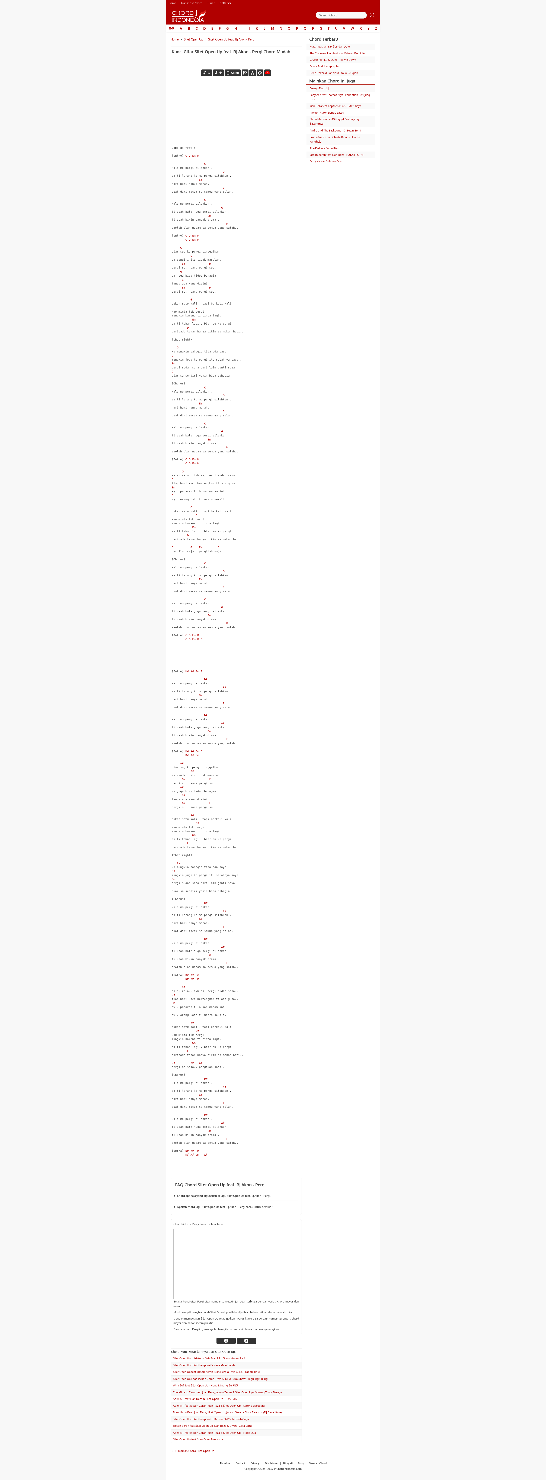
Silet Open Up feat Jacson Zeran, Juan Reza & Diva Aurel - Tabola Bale (216, 1371)
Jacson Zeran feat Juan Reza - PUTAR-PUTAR (337, 154)
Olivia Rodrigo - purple (324, 66)
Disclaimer (271, 1463)
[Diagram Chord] (245, 72)
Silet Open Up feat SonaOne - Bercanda (198, 1439)
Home (172, 3)
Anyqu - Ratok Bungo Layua (327, 112)
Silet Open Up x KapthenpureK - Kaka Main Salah (204, 1365)
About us (225, 1463)
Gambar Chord (318, 1463)
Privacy (255, 1463)
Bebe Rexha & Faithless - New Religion (334, 73)
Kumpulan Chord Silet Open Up (194, 1451)
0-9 (171, 28)
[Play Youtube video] (236, 1264)
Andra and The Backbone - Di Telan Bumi (335, 130)
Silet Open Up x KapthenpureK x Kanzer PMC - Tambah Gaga (211, 1419)
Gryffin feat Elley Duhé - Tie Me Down (333, 59)
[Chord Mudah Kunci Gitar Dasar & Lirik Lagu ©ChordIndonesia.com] (189, 15)
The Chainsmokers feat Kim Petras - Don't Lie (337, 53)
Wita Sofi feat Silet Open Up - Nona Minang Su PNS (205, 1385)
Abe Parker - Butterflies (324, 148)
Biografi (288, 1463)
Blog (300, 1463)
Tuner (211, 3)
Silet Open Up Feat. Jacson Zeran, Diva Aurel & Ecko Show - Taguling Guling (220, 1378)
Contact (240, 1463)
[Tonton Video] (267, 72)
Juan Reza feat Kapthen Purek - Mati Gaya (335, 106)
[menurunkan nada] (206, 72)
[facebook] (226, 1341)
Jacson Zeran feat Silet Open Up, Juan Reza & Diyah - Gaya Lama (212, 1425)
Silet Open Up (193, 39)
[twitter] (246, 1341)
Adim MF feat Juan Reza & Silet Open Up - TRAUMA (205, 1399)
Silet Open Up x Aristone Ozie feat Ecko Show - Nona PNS (209, 1358)
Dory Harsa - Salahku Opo (326, 161)
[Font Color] (260, 72)
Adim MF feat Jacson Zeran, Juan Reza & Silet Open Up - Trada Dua (214, 1432)
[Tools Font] (252, 72)
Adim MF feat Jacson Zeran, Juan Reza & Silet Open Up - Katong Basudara (219, 1405)
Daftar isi (225, 3)
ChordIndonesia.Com (289, 1468)
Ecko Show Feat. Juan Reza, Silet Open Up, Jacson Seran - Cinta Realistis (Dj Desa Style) (227, 1412)
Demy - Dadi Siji (319, 88)
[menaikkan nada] (218, 72)
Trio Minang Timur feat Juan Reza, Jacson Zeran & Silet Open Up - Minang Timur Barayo (227, 1392)
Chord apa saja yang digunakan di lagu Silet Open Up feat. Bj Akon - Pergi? (224, 1195)
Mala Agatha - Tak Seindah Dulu (330, 46)
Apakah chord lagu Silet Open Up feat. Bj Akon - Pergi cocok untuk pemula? (225, 1207)
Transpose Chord (191, 3)
